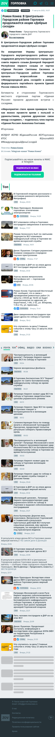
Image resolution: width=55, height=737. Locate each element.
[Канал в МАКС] (35, 3)
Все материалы (16, 37)
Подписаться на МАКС (27, 168)
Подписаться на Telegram (27, 174)
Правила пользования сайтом (25, 727)
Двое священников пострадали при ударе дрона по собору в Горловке (32, 315)
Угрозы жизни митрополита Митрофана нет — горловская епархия (29, 279)
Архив (14, 731)
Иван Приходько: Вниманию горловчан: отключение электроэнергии (28, 210)
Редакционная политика (23, 717)
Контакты (16, 713)
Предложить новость (41, 566)
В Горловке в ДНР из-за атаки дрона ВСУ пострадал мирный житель (32, 265)
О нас (14, 708)
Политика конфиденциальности (26, 722)
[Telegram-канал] (41, 3)
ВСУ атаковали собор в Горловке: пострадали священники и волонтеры (33, 223)
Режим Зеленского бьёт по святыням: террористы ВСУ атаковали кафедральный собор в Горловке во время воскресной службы (33, 237)
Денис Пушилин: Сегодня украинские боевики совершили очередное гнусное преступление (33, 253)
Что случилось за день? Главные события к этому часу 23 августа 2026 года (33, 328)
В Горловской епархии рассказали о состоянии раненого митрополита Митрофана (32, 196)
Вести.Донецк (21, 566)
